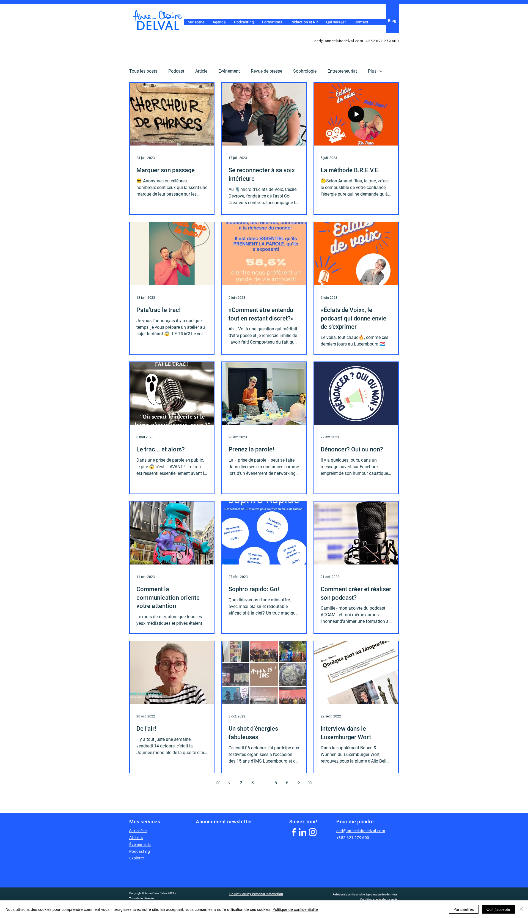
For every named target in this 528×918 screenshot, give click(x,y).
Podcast (176, 71)
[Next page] (299, 783)
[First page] (218, 783)
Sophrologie (305, 71)
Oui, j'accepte (498, 909)
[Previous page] (229, 783)
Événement (229, 71)
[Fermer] (521, 909)
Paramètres (463, 909)
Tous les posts (143, 71)
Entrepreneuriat (342, 71)
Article (201, 71)
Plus (372, 71)
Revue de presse (266, 71)
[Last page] (310, 783)
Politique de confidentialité (295, 909)
